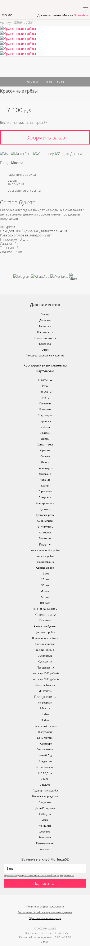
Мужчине (45, 837)
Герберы (45, 427)
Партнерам (45, 371)
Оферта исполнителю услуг (45, 918)
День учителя (45, 749)
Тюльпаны (45, 392)
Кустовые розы (45, 515)
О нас (45, 349)
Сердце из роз (45, 567)
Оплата (45, 314)
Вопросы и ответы (45, 338)
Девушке (45, 831)
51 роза (45, 591)
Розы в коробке (45, 556)
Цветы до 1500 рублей (45, 673)
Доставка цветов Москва (55, 15)
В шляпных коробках (45, 638)
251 (31, 22)
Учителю (45, 849)
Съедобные (45, 655)
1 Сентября (45, 743)
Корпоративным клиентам (45, 365)
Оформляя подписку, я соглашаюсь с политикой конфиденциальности (39, 875)
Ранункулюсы (45, 526)
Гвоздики (45, 403)
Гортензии (45, 491)
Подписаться (45, 883)
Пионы (45, 397)
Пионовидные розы (45, 608)
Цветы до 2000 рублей (45, 679)
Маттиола (45, 538)
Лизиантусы (45, 468)
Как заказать (45, 332)
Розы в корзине (45, 562)
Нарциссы (45, 421)
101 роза (45, 603)
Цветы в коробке (45, 632)
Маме (45, 820)
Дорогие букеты (45, 685)
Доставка (45, 320)
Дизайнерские (45, 650)
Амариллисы (45, 521)
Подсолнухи (45, 415)
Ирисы (45, 438)
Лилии (45, 462)
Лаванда (45, 479)
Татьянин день (45, 767)
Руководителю (45, 843)
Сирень (45, 456)
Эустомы (45, 509)
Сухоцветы (45, 661)
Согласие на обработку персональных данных (45, 912)
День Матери (45, 738)
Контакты (45, 344)
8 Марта (45, 708)
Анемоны (45, 532)
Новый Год (45, 755)
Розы (45, 386)
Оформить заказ (45, 137)
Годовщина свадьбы (45, 790)
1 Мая (45, 714)
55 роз (45, 597)
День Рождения (45, 808)
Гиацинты (45, 497)
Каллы (45, 485)
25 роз (45, 579)
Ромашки (45, 409)
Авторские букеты (45, 626)
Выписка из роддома (45, 796)
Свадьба (45, 784)
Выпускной (45, 732)
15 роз (45, 573)
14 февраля (45, 702)
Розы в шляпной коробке (45, 550)
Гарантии (45, 326)
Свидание (45, 802)
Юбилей (45, 779)
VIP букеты (45, 691)
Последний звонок (45, 726)
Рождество (45, 761)
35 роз (45, 585)
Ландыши (45, 474)
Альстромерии (45, 503)
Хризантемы (45, 444)
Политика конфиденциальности (45, 906)
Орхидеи (45, 433)
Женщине (45, 825)
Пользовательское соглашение (45, 355)
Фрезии (45, 450)
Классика (45, 620)
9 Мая (45, 720)
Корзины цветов (45, 644)
